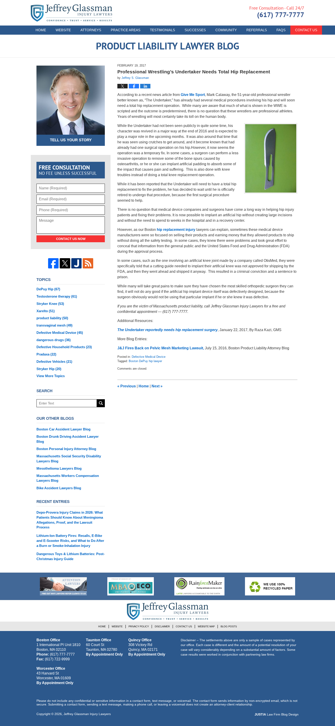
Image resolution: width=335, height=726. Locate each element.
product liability (52, 318)
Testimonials (162, 30)
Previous (126, 386)
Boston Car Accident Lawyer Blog (63, 429)
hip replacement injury (176, 230)
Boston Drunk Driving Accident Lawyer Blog (67, 439)
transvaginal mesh (54, 325)
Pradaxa (46, 354)
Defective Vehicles (54, 361)
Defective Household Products (64, 347)
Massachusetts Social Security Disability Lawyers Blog (68, 458)
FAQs (281, 30)
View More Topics (50, 376)
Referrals (256, 30)
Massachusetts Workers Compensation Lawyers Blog (67, 478)
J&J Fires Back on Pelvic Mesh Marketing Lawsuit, (160, 348)
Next (157, 386)
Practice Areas (125, 30)
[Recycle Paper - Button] (270, 586)
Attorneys (90, 30)
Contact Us (306, 30)
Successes (195, 30)
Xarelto (45, 311)
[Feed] (88, 263)
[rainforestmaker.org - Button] (199, 586)
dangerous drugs (53, 340)
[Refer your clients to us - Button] (63, 586)
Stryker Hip (48, 369)
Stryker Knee (50, 304)
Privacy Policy (139, 626)
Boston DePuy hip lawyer (145, 361)
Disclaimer (162, 626)
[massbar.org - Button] (130, 586)
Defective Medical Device (148, 356)
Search (101, 403)
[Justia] (76, 263)
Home (41, 30)
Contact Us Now (70, 239)
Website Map (206, 626)
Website (63, 30)
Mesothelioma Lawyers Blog (59, 468)
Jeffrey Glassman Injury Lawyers (87, 714)
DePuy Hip (48, 289)
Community (226, 30)
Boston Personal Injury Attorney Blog (66, 449)
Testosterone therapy (56, 296)
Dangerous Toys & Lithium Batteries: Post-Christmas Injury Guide (70, 556)
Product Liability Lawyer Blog (71, 13)
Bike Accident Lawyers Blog (58, 488)
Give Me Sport (193, 95)
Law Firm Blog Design (277, 714)
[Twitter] (65, 263)
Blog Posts (229, 626)
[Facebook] (53, 263)
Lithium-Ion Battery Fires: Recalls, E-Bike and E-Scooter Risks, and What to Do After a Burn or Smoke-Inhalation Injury (70, 541)
